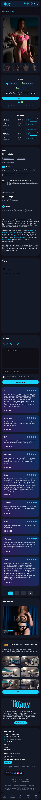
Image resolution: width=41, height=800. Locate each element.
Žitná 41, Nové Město (12, 734)
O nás (15, 768)
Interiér (29, 766)
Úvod (2, 11)
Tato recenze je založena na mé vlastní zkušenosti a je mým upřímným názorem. (20, 377)
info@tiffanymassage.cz (13, 739)
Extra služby (7, 749)
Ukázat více (20, 692)
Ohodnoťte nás (8, 756)
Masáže (6, 747)
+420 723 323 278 (11, 736)
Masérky (8, 11)
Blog (23, 766)
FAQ (33, 766)
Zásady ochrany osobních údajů (20, 781)
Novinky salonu (8, 766)
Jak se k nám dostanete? (25, 768)
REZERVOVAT (20, 723)
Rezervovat (21, 98)
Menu (5, 744)
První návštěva (8, 768)
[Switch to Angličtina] (34, 4)
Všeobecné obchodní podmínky (20, 779)
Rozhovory (17, 766)
